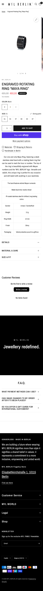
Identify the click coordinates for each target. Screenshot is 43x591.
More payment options (21, 141)
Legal (5, 513)
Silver (16, 107)
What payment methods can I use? (19, 391)
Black (5, 107)
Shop (5, 521)
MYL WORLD (9, 504)
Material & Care (10, 250)
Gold (10, 107)
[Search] (36, 4)
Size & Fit (6, 257)
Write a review (21, 289)
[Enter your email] (38, 543)
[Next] (26, 73)
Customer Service (12, 495)
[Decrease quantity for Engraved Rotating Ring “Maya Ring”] (3, 128)
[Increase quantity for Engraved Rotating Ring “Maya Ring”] (10, 128)
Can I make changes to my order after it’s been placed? (18, 399)
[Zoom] (36, 19)
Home (3, 11)
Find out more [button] (7, 483)
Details (5, 242)
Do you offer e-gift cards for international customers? (17, 407)
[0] (39, 4)
